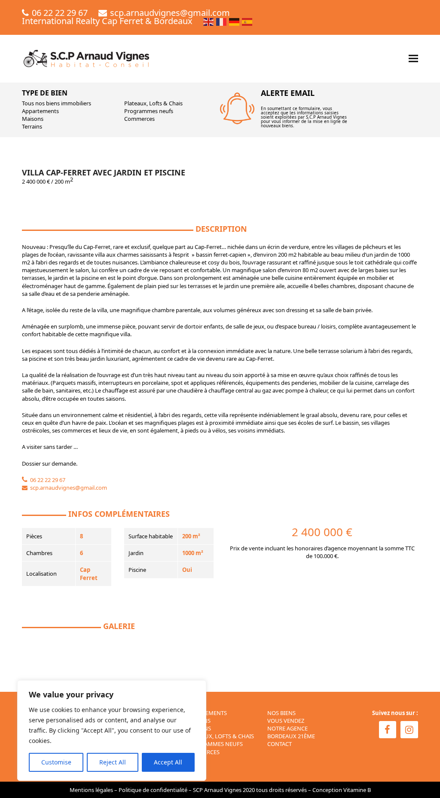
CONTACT (279, 744)
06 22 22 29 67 (60, 12)
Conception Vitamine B (341, 790)
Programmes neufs (148, 111)
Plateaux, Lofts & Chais (153, 103)
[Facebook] (388, 730)
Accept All (168, 762)
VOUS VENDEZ (285, 720)
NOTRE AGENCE (287, 728)
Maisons (32, 119)
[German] (234, 21)
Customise (56, 762)
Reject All (112, 762)
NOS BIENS (281, 713)
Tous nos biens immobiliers (56, 103)
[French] (221, 21)
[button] (413, 58)
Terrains (32, 126)
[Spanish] (247, 21)
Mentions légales (91, 790)
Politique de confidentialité (153, 790)
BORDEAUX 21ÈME (291, 736)
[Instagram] (409, 730)
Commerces (139, 119)
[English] (208, 21)
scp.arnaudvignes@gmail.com (170, 12)
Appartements (40, 111)
